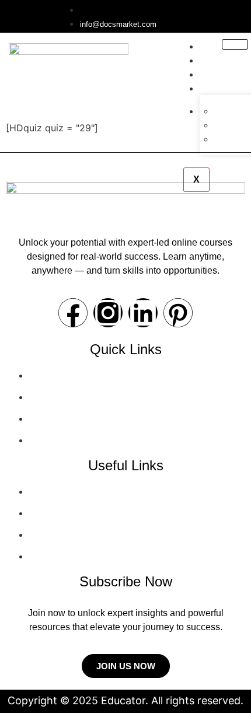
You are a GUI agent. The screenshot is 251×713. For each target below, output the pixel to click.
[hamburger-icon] (235, 44)
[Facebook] (73, 312)
